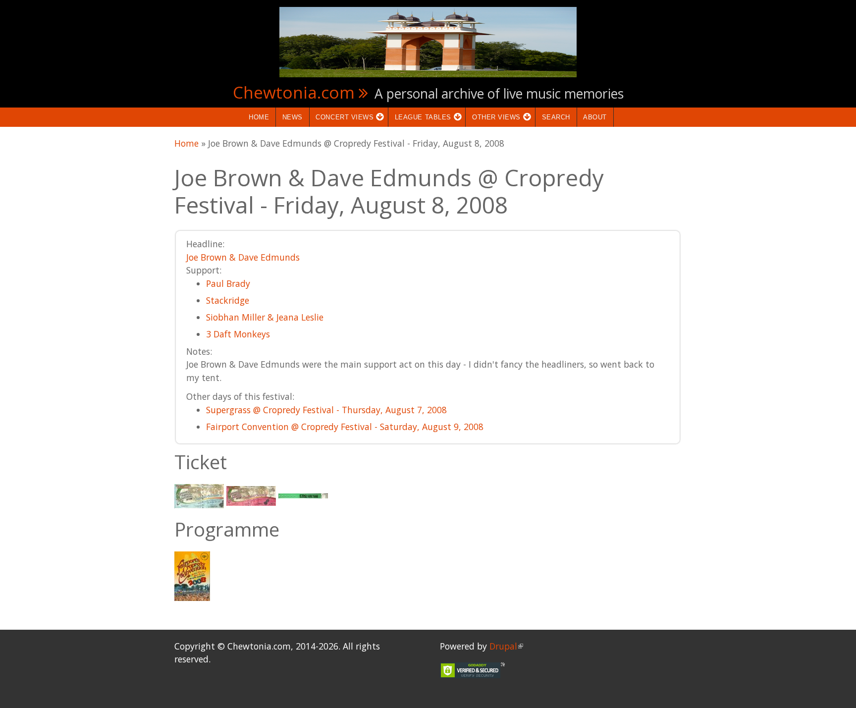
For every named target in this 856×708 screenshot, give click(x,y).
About (595, 117)
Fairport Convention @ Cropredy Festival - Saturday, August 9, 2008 (344, 427)
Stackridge (227, 300)
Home (259, 117)
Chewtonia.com (294, 92)
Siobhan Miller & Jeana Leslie (264, 317)
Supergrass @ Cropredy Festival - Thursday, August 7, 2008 (326, 410)
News (292, 117)
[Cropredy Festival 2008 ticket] (199, 495)
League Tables (419, 117)
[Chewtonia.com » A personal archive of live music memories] (428, 41)
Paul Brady (228, 283)
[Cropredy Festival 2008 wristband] (303, 495)
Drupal (506, 646)
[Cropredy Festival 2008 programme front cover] (192, 575)
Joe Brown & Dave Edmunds (243, 257)
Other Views (493, 117)
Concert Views (342, 117)
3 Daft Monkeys (238, 334)
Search (556, 117)
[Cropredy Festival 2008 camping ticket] (251, 495)
